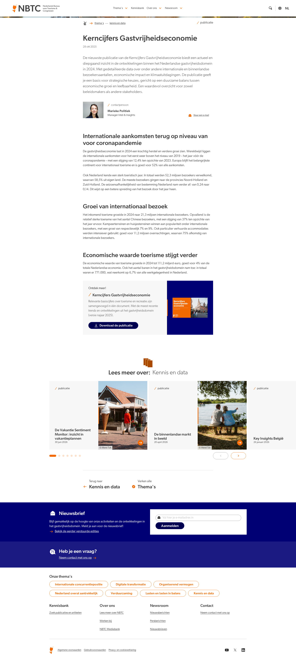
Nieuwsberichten (160, 612)
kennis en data (118, 23)
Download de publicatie (116, 325)
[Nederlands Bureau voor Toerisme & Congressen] (36, 6)
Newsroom (171, 8)
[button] (52, 456)
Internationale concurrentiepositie (78, 585)
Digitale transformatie (131, 585)
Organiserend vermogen (176, 585)
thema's (99, 23)
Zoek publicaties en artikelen (65, 612)
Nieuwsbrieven (158, 629)
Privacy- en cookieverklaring (122, 650)
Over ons (152, 8)
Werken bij (106, 621)
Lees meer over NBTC (112, 612)
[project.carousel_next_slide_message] (238, 455)
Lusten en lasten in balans (163, 594)
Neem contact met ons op (75, 557)
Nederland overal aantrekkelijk (76, 594)
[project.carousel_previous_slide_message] (220, 455)
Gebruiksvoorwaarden (95, 650)
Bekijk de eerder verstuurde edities (77, 531)
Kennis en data (206, 594)
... (106, 23)
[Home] (85, 23)
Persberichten (158, 621)
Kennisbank (137, 8)
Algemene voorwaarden (69, 650)
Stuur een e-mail (201, 115)
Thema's (118, 8)
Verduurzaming (123, 594)
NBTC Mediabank (110, 629)
